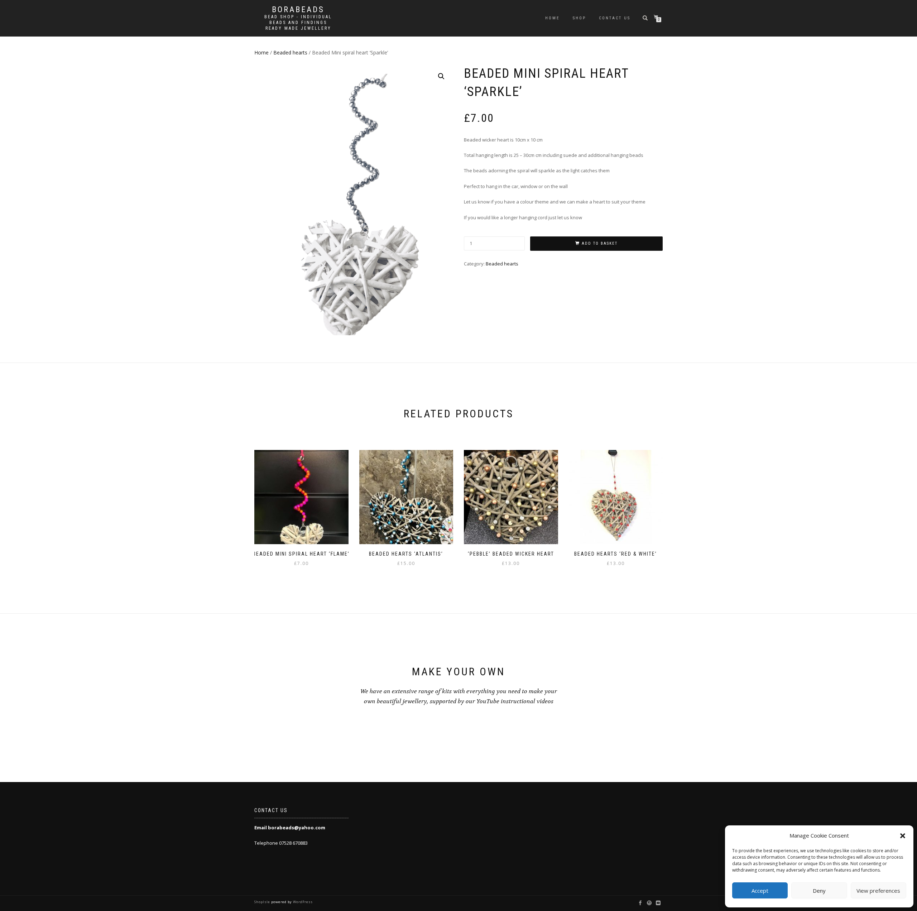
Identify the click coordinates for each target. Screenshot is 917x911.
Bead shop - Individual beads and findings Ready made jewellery (298, 22)
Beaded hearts (290, 52)
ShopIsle (262, 902)
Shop (579, 18)
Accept (760, 890)
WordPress (302, 902)
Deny (819, 890)
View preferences (878, 890)
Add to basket (600, 243)
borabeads (298, 9)
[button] (902, 835)
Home (552, 18)
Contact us (614, 18)
